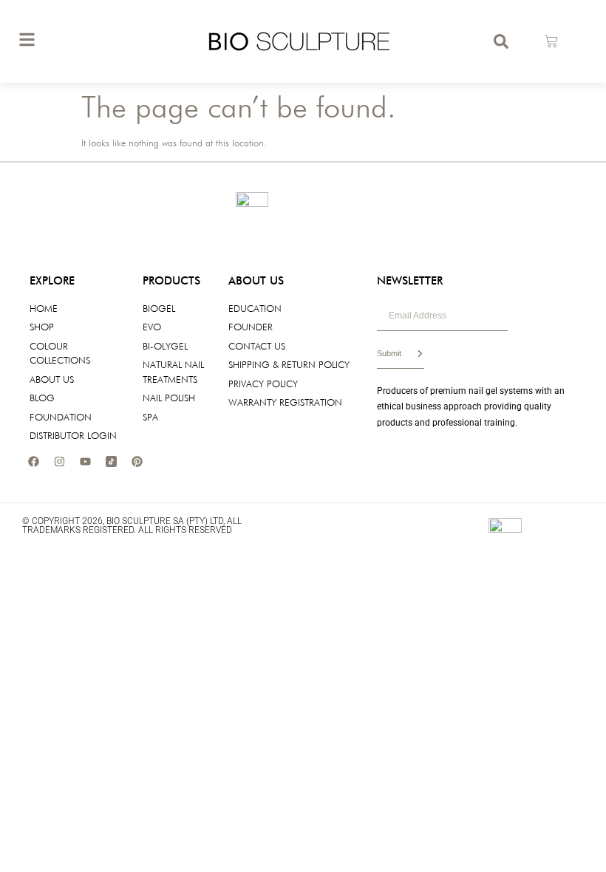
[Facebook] (33, 462)
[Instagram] (59, 462)
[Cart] (551, 41)
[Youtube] (85, 462)
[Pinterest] (137, 462)
